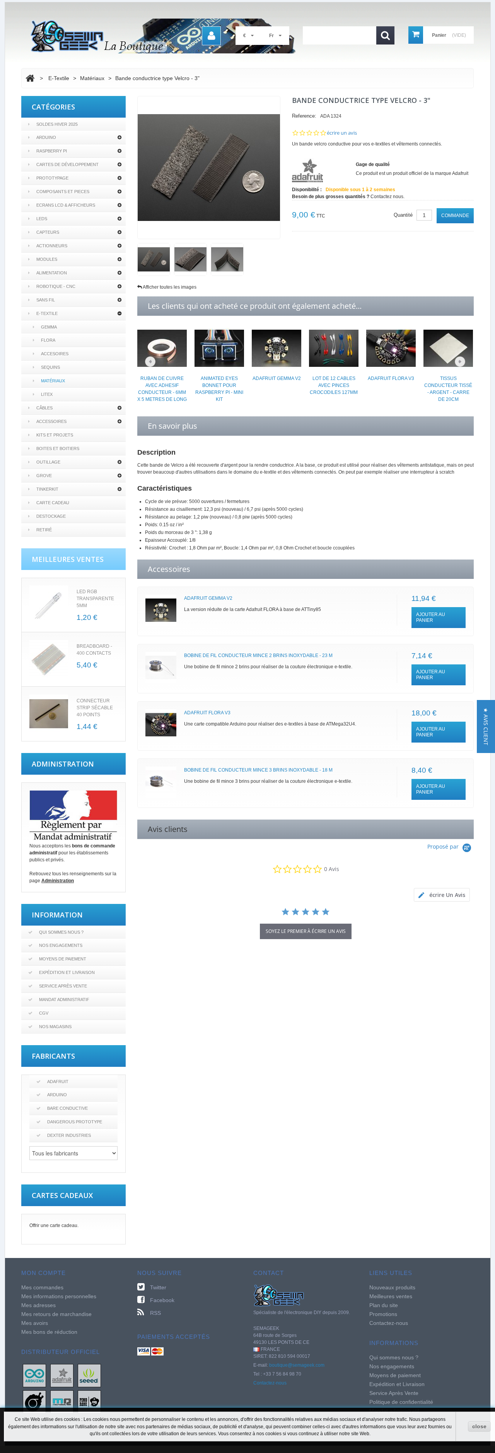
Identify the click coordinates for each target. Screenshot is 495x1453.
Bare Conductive (67, 1108)
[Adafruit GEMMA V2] (276, 348)
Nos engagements (60, 945)
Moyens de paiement (62, 959)
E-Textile (47, 313)
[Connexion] (211, 35)
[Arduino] (34, 1375)
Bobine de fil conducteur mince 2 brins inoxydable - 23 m (258, 655)
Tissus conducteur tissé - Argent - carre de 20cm (448, 389)
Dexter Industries (69, 1135)
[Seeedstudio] (89, 1375)
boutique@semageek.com (296, 1365)
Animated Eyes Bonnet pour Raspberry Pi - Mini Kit (219, 389)
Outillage (48, 462)
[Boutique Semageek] (166, 36)
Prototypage (52, 178)
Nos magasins (55, 1026)
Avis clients (168, 829)
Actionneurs (51, 245)
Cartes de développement (67, 164)
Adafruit (57, 1081)
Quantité (403, 215)
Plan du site (383, 1305)
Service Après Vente (63, 986)
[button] (486, 726)
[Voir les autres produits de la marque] (307, 170)
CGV (43, 1013)
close (479, 1426)
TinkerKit (47, 489)
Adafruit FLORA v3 (391, 378)
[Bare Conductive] (34, 1401)
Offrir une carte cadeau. (54, 1225)
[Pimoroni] (89, 1401)
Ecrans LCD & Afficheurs (65, 205)
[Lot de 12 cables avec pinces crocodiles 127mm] (333, 348)
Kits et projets (54, 435)
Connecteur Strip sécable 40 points (95, 707)
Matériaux (53, 380)
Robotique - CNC (55, 286)
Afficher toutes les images (169, 287)
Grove (44, 475)
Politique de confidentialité (401, 1402)
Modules (46, 259)
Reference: (304, 116)
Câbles (44, 408)
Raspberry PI (51, 151)
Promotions (383, 1314)
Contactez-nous (270, 1383)
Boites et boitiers (57, 448)
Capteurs (47, 232)
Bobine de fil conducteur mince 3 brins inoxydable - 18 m (258, 770)
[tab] (442, 895)
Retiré (44, 529)
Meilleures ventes (390, 1296)
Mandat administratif (64, 999)
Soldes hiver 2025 (57, 124)
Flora (48, 340)
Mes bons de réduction (49, 1332)
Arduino (46, 137)
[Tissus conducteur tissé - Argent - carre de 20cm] (448, 348)
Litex (47, 394)
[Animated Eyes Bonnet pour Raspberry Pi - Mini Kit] (219, 348)
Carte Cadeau (52, 502)
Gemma (49, 327)
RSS (155, 1313)
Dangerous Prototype (74, 1121)
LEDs (41, 218)
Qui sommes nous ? (61, 932)
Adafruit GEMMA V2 (277, 378)
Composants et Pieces (62, 191)
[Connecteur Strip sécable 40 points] (48, 714)
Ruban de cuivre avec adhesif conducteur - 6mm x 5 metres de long (162, 389)
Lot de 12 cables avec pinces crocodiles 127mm (334, 385)
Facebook (162, 1300)
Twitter (158, 1287)
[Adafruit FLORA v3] (391, 348)
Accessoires (51, 421)
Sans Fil (45, 300)
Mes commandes (42, 1287)
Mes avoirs (34, 1323)
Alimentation (51, 272)
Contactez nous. (387, 196)
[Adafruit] (62, 1375)
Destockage (51, 516)
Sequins (50, 367)
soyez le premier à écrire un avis (306, 931)
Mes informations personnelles (58, 1296)
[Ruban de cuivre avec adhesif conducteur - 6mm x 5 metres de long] (162, 348)
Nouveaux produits (392, 1287)
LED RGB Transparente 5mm (95, 598)
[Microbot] (62, 1401)
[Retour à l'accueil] (30, 78)
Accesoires (54, 353)
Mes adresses (38, 1305)
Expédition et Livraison (67, 972)
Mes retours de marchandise (56, 1314)
